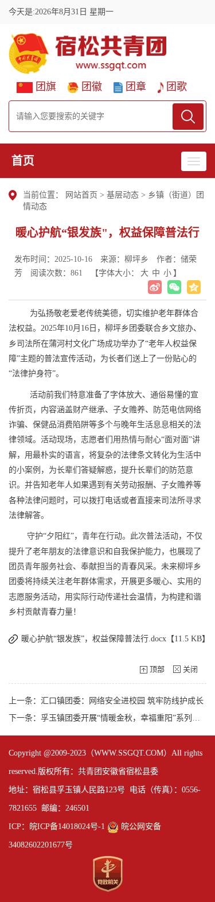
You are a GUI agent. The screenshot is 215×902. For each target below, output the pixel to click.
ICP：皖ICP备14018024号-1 (57, 826)
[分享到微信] (174, 287)
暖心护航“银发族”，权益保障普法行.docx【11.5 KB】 (115, 638)
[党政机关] (108, 873)
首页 (22, 160)
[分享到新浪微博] (155, 287)
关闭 (190, 669)
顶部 (157, 669)
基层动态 (123, 195)
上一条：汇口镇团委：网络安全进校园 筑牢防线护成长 (106, 700)
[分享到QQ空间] (194, 287)
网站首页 (81, 195)
